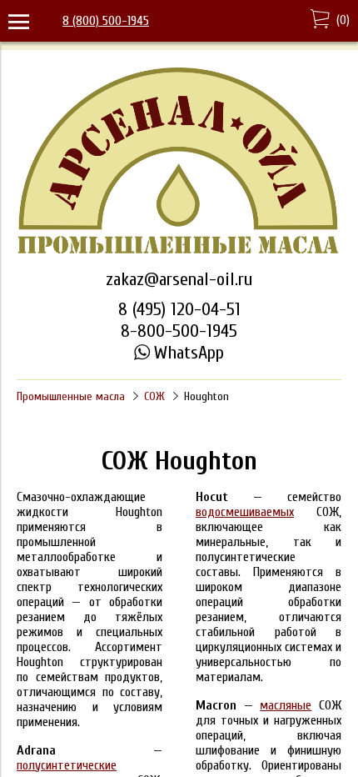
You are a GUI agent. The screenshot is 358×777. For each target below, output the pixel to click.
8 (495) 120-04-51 (179, 309)
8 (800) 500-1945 (105, 20)
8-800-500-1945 (179, 331)
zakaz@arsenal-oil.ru (179, 279)
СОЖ (154, 396)
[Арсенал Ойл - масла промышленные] (179, 252)
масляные (285, 705)
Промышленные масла (71, 396)
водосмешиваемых (245, 511)
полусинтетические (67, 765)
